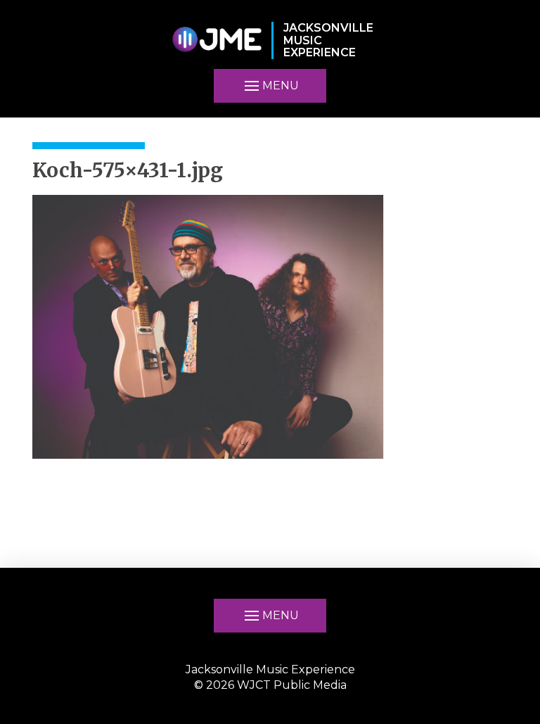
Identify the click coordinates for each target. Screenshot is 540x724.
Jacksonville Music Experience (270, 669)
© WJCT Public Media (270, 685)
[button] (270, 86)
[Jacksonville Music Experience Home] (216, 40)
